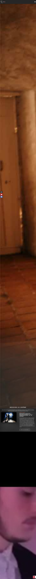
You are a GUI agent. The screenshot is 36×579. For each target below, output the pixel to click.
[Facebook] (1, 197)
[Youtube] (1, 194)
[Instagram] (1, 192)
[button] (35, 2)
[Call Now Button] (34, 577)
